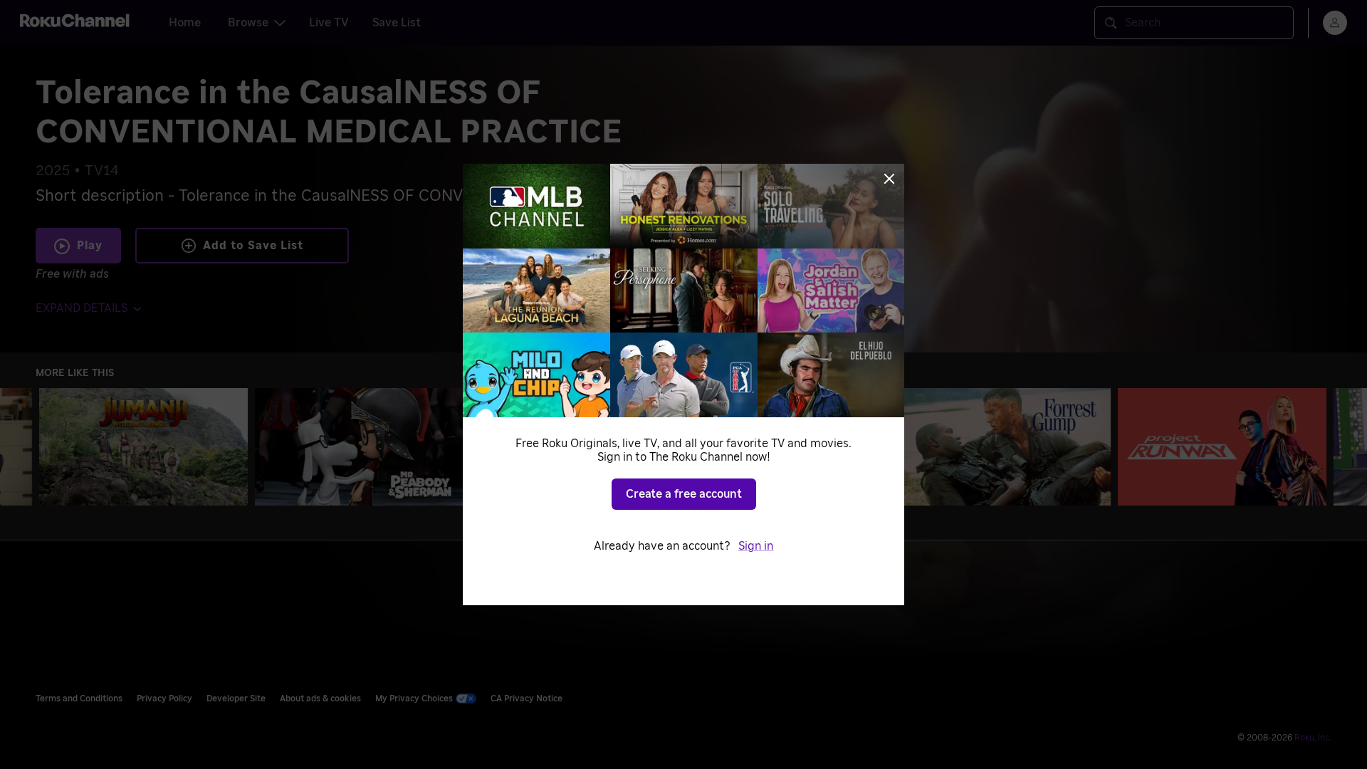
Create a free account (684, 494)
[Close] (889, 178)
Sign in (755, 546)
